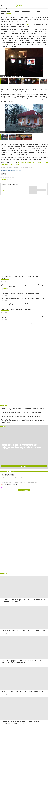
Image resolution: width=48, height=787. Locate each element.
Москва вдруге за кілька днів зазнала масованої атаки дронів (20, 293)
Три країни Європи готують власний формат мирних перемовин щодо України (22, 316)
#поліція (2, 170)
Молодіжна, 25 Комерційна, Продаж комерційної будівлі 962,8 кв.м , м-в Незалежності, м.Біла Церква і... (23, 600)
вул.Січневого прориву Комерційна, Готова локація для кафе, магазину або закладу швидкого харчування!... (23, 692)
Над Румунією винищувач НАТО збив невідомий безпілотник (21, 413)
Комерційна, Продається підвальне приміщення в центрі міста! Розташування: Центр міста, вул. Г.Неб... (21, 722)
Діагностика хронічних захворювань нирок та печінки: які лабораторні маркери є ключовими (22, 285)
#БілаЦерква (18, 170)
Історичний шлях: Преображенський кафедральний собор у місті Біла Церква (21, 446)
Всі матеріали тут (24, 466)
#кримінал (13, 170)
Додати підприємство (24, 490)
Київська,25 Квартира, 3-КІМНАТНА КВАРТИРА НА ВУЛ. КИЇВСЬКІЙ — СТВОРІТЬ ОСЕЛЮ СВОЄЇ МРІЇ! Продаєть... (22, 661)
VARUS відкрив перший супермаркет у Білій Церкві (16, 309)
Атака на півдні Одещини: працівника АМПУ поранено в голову (20, 304)
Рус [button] (44, 5)
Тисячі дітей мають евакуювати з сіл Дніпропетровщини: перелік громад (23, 298)
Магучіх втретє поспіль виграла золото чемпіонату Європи (19, 323)
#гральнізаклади (7, 170)
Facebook (30, 24)
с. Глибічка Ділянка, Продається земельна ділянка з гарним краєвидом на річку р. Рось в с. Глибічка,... (23, 631)
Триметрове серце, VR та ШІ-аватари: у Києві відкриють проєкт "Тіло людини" (21, 277)
